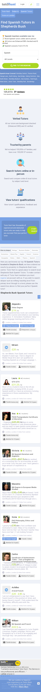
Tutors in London (8, 15)
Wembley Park (21, 81)
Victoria (15, 451)
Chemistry (35, 250)
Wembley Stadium (14, 79)
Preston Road (32, 73)
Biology (14, 250)
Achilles (15, 587)
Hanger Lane (4, 76)
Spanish (32, 258)
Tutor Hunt (6, 11)
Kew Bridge (21, 76)
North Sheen (4, 79)
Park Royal (33, 79)
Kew (38, 76)
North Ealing (13, 76)
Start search (34, 230)
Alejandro (16, 304)
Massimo (16, 484)
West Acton (3, 81)
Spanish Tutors (26, 11)
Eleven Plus (14, 254)
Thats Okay (23, 687)
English (22, 254)
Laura (14, 378)
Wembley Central (21, 73)
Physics (25, 258)
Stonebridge (30, 81)
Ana (13, 413)
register (3, 278)
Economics (4, 254)
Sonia (14, 517)
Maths (18, 258)
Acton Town (12, 81)
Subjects (15, 11)
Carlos (15, 554)
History (12, 258)
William (15, 620)
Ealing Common (31, 76)
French (29, 254)
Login (22, 4)
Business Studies (24, 250)
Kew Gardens (25, 79)
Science (35, 254)
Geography (4, 258)
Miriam (15, 345)
